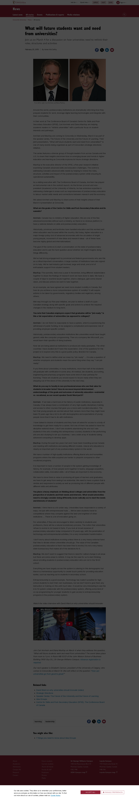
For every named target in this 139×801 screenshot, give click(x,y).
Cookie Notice (55, 795)
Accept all (90, 792)
